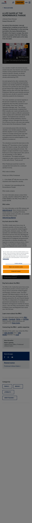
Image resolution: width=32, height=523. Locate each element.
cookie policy (6, 258)
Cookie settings (18, 263)
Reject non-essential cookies (16, 266)
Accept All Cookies (16, 271)
